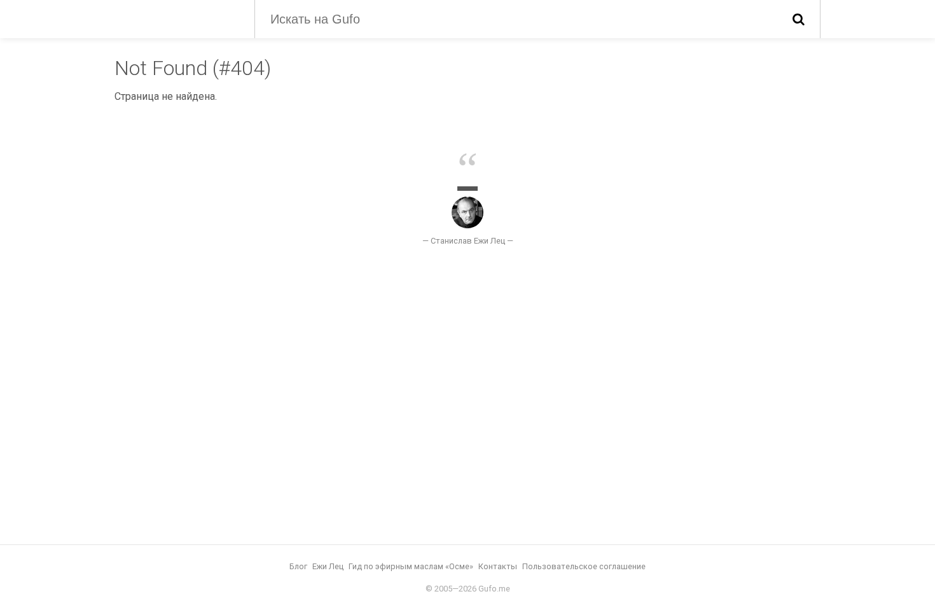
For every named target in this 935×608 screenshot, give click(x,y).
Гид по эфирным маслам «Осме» (411, 566)
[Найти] (798, 19)
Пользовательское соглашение (584, 566)
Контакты (497, 566)
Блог (298, 566)
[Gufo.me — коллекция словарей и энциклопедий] (175, 18)
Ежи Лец (327, 566)
